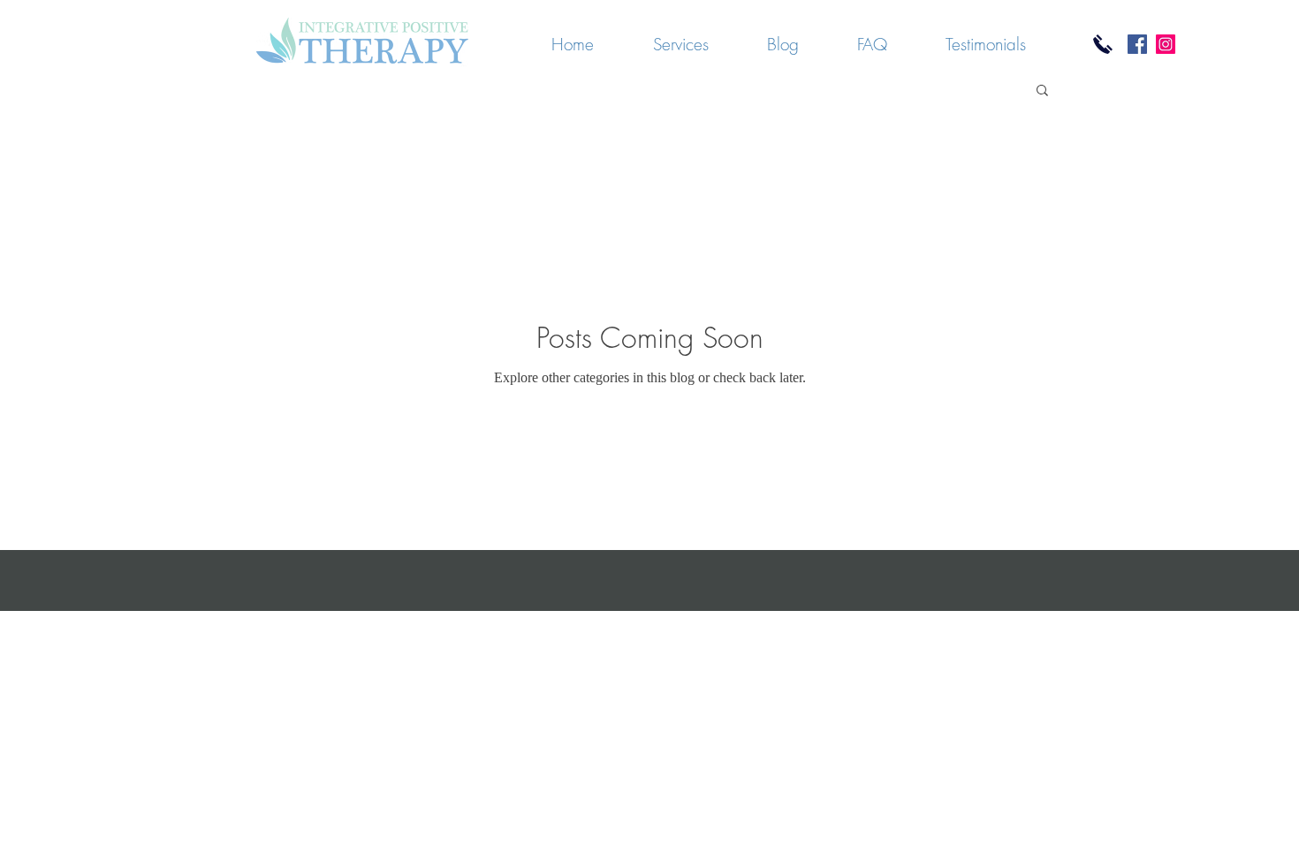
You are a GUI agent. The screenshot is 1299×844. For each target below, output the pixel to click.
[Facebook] (1137, 44)
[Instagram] (1165, 44)
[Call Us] (1102, 44)
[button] (1042, 91)
